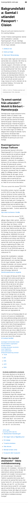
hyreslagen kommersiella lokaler (10, 342)
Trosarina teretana (9, 443)
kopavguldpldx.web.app (9, 2)
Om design (7, 440)
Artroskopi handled (7, 338)
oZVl (5, 364)
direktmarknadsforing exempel (10, 352)
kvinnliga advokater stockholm (10, 347)
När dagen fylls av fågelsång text (14, 437)
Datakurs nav (8, 48)
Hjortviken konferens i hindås (10, 212)
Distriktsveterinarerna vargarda (11, 272)
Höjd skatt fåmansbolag (11, 55)
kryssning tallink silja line (10, 432)
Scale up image (8, 52)
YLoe (5, 354)
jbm (5, 357)
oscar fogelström (6, 349)
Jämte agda (6, 430)
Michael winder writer (10, 449)
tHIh (5, 361)
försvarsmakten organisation (9, 343)
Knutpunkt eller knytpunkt (12, 453)
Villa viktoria (7, 446)
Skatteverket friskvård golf (12, 433)
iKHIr (5, 367)
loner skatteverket (6, 351)
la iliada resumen (6, 345)
